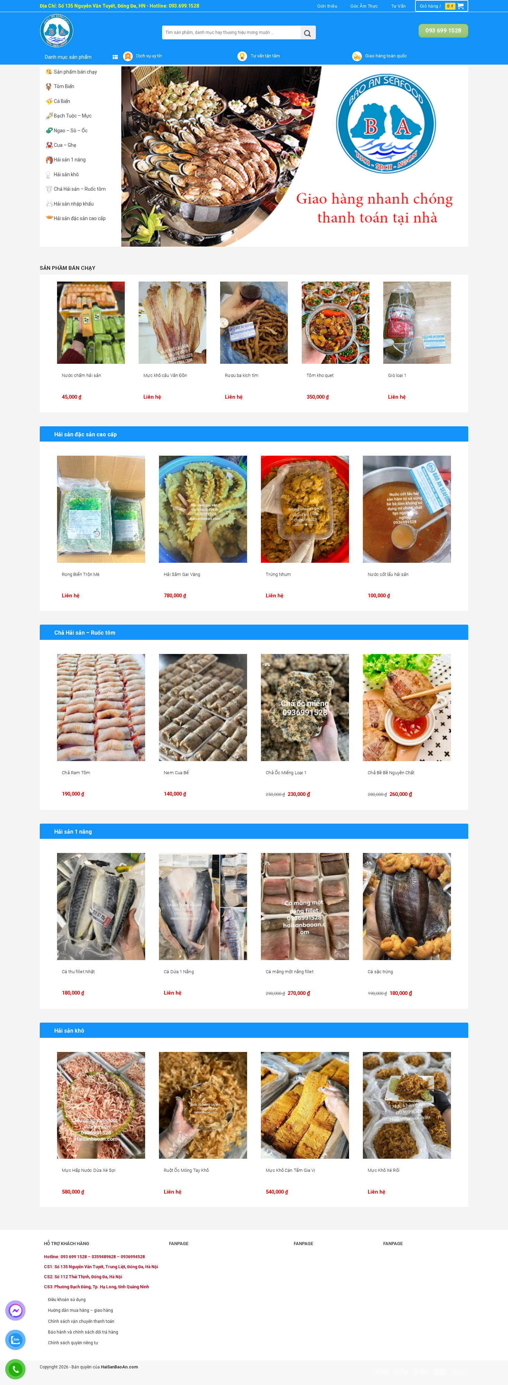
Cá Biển (62, 101)
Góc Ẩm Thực (364, 6)
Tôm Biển (64, 86)
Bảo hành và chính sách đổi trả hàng (83, 1332)
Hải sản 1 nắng (70, 159)
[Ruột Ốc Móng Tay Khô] (203, 1105)
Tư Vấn (398, 6)
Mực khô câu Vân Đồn (165, 375)
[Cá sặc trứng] (407, 906)
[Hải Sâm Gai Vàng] (203, 509)
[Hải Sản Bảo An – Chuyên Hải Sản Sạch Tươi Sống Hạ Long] (70, 30)
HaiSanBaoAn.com (119, 1367)
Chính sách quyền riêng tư (73, 1342)
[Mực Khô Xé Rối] (407, 1105)
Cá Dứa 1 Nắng (179, 971)
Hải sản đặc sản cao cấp (80, 218)
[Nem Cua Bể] (203, 707)
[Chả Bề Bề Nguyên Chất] (407, 707)
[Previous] (137, 156)
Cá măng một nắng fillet (289, 971)
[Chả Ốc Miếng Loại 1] (305, 707)
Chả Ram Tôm (76, 772)
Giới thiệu (327, 6)
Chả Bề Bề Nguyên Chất (391, 772)
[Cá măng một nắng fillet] (305, 906)
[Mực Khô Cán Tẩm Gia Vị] (305, 1105)
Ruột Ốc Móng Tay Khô (186, 1170)
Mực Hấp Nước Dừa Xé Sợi (88, 1170)
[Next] (452, 156)
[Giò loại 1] (417, 323)
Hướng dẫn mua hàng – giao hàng (80, 1310)
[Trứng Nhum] (305, 509)
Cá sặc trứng (380, 971)
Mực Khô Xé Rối (383, 1170)
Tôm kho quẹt (320, 375)
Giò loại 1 (397, 375)
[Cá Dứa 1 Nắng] (203, 906)
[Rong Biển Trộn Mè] (101, 509)
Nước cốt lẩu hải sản (388, 574)
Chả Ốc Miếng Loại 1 (286, 772)
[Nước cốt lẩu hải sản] (407, 509)
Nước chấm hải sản (81, 375)
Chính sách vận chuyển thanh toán (81, 1321)
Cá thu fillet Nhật (78, 971)
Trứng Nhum (278, 574)
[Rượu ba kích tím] (254, 323)
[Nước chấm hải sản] (91, 323)
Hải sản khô (66, 174)
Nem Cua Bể (176, 772)
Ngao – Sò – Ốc (70, 130)
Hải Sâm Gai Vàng (182, 574)
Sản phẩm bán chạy (75, 72)
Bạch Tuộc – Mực (73, 115)
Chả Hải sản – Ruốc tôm (80, 189)
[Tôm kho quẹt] (335, 323)
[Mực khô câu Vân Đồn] (172, 323)
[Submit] (308, 32)
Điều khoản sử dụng (67, 1299)
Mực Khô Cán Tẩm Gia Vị (290, 1170)
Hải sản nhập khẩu (74, 204)
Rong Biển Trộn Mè (81, 574)
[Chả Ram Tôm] (101, 707)
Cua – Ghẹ (65, 145)
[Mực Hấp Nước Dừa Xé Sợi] (101, 1105)
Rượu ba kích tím (241, 375)
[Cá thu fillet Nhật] (101, 906)
